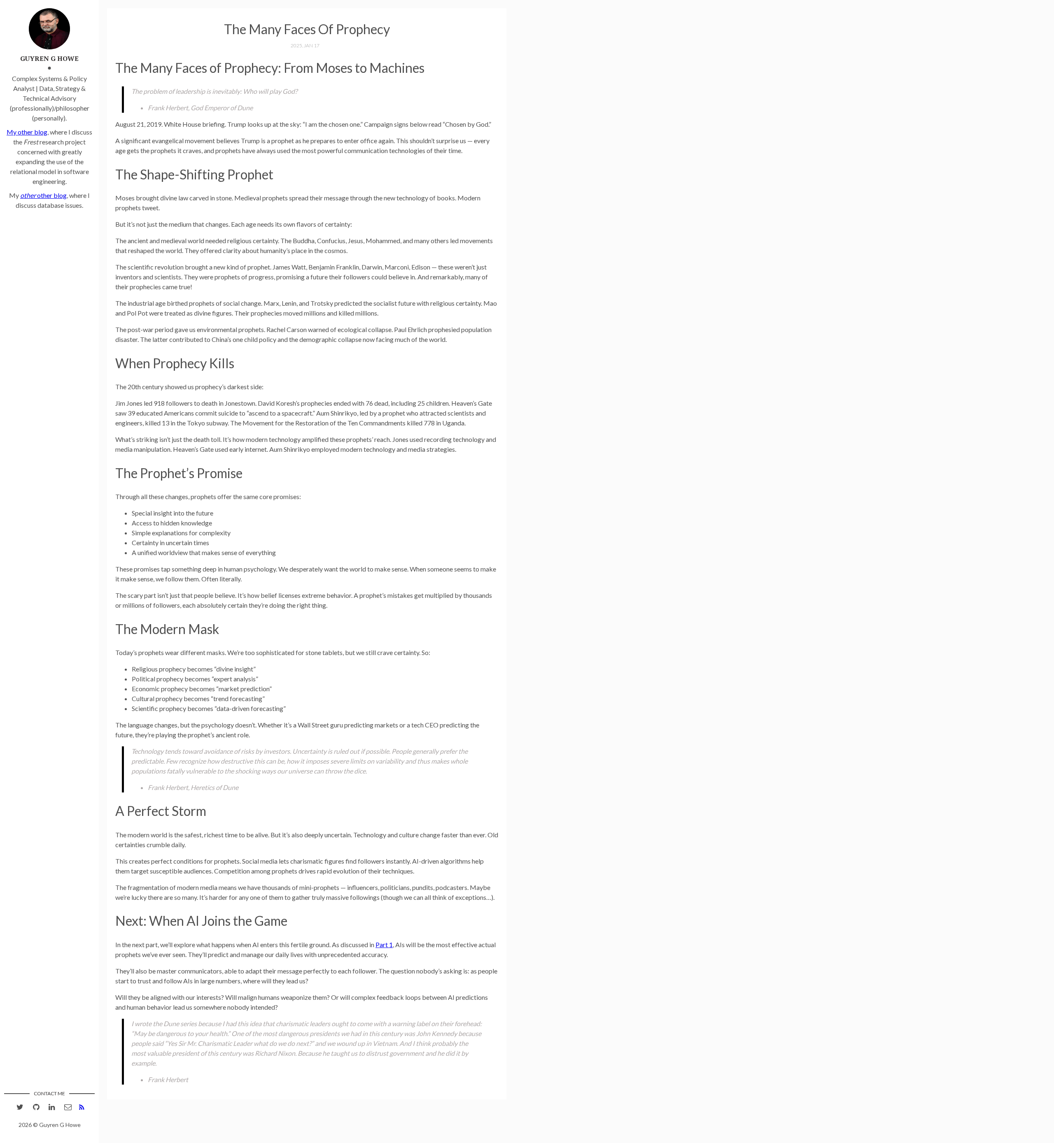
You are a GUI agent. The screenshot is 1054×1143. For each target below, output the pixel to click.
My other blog (27, 132)
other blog (43, 195)
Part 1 (384, 944)
